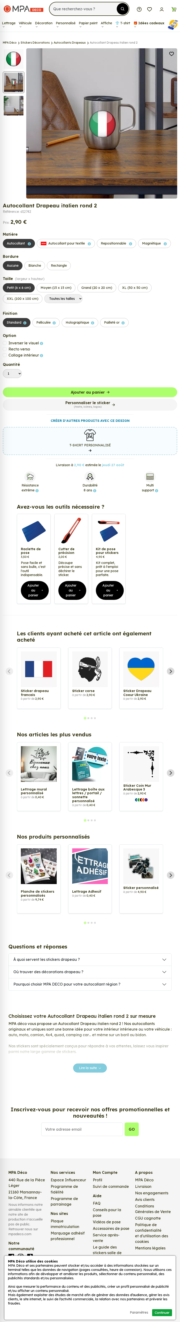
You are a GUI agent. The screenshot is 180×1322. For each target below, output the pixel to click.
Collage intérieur (24, 355)
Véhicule (25, 23)
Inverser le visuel (24, 343)
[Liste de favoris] (149, 9)
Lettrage (8, 23)
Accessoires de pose (111, 1228)
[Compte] (161, 9)
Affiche (106, 23)
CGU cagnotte (148, 1218)
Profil (97, 1180)
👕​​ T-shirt (122, 23)
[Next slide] (170, 671)
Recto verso (19, 349)
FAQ (97, 1203)
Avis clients (144, 1199)
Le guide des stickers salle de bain (107, 1253)
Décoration (43, 23)
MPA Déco (144, 1180)
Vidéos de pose (107, 1222)
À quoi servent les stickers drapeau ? (46, 959)
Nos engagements (151, 1193)
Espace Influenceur (68, 1180)
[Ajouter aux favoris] (171, 53)
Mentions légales (150, 1248)
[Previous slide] (9, 671)
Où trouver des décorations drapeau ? (48, 971)
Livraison (143, 1186)
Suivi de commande (111, 1186)
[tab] (85, 718)
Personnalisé (65, 23)
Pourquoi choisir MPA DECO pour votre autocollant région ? (66, 984)
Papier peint (88, 23)
